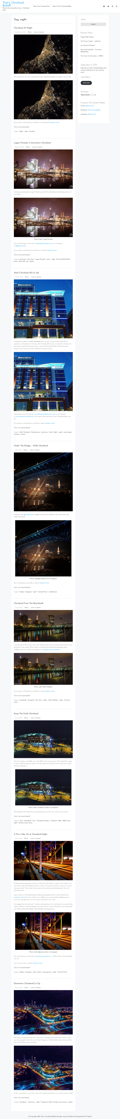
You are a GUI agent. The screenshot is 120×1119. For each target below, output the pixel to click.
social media (67, 432)
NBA (59, 820)
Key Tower (30, 259)
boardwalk (23, 700)
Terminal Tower (42, 592)
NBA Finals (66, 820)
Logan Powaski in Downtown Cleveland (32, 143)
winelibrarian (53, 592)
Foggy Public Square (87, 37)
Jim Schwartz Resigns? (88, 45)
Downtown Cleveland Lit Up (27, 983)
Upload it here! (51, 250)
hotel (51, 432)
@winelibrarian (29, 514)
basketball (27, 820)
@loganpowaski (21, 246)
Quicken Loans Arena (25, 823)
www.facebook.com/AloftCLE (25, 416)
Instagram (28, 592)
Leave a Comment (39, 32)
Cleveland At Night (23, 28)
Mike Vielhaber (53, 700)
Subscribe (86, 83)
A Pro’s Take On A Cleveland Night (30, 834)
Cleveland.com (35, 432)
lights (21, 131)
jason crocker (37, 972)
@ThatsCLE (90, 106)
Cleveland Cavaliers (43, 820)
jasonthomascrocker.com (43, 956)
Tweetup (16, 434)
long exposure (47, 972)
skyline (32, 261)
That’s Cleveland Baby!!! (48, 1116)
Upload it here (54, 122)
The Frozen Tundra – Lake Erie (90, 41)
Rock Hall (22, 261)
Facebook (54, 820)
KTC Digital (88, 1116)
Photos (30, 32)
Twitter (23, 434)
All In (21, 820)
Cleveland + (23, 1102)
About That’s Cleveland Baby (62, 6)
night (26, 131)
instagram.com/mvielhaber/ (51, 649)
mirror (48, 259)
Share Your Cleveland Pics (41, 6)
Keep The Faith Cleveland (26, 714)
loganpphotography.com (44, 243)
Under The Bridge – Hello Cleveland (31, 446)
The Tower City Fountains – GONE (92, 56)
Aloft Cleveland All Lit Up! (26, 273)
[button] (116, 6)
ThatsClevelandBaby (93, 110)
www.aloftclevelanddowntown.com (44, 414)
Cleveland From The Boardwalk (28, 603)
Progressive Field (46, 1102)
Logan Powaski (40, 259)
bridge (22, 592)
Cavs (33, 820)
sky (27, 261)
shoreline (32, 131)
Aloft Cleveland (25, 432)
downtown (23, 259)
